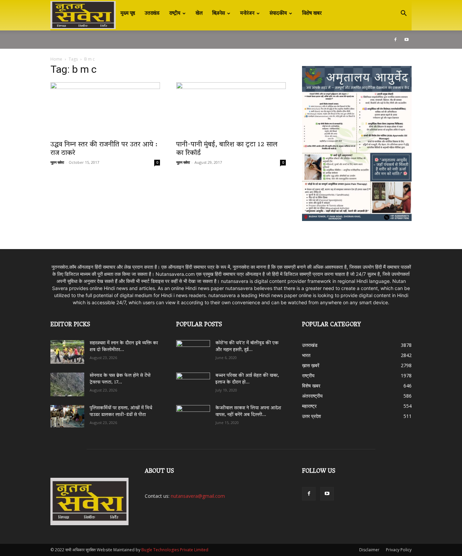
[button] (403, 14)
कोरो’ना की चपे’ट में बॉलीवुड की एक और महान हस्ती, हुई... (247, 347)
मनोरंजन (247, 13)
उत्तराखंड (152, 13)
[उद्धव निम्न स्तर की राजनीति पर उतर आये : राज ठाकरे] (105, 109)
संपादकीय (278, 13)
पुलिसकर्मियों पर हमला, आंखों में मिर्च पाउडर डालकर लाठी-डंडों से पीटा (121, 412)
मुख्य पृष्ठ (127, 13)
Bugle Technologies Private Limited (174, 550)
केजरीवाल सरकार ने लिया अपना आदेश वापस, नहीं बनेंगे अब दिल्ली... (248, 412)
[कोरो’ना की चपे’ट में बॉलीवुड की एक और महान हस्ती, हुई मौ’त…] (193, 348)
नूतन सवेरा (57, 162)
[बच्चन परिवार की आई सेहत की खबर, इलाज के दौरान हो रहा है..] (193, 382)
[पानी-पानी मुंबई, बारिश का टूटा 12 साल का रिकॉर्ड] (231, 109)
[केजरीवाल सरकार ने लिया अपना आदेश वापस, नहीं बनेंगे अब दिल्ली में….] (193, 414)
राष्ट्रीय (174, 13)
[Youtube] (406, 39)
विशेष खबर (312, 13)
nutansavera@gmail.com (198, 496)
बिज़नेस (218, 13)
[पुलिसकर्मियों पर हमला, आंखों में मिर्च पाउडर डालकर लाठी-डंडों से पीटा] (67, 416)
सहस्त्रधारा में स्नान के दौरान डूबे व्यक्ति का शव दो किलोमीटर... (124, 347)
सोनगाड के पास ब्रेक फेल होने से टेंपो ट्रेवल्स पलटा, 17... (120, 379)
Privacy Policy (399, 550)
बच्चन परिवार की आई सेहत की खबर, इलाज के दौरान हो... (247, 379)
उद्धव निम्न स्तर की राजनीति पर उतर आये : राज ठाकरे (103, 149)
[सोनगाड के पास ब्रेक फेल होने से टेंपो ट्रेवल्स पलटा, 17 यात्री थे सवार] (67, 384)
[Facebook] (395, 39)
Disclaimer (369, 550)
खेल (199, 13)
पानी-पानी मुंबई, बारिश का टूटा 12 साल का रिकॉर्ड (226, 149)
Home (56, 59)
